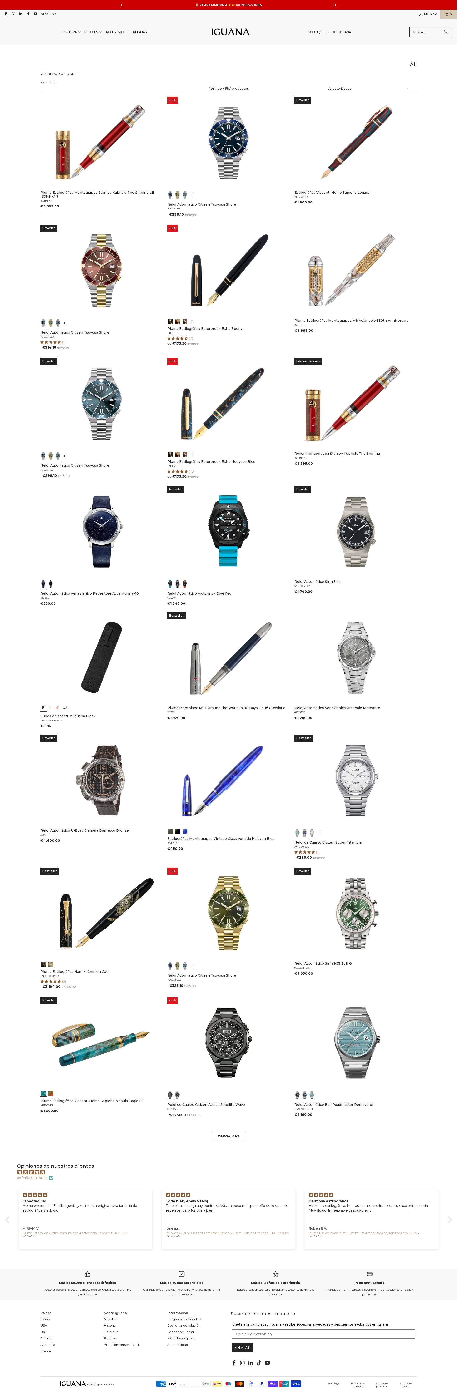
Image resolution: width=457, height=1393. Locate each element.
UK (42, 1332)
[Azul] (170, 195)
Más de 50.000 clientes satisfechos (87, 1282)
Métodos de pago (181, 1338)
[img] (231, 1172)
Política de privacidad (382, 1385)
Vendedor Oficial (180, 1332)
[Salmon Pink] (58, 708)
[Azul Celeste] (312, 1095)
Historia (110, 1325)
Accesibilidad (177, 1345)
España (46, 1319)
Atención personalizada (122, 1345)
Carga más (228, 1136)
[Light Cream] (51, 708)
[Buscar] (446, 32)
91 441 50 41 (49, 14)
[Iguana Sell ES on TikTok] (28, 14)
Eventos (110, 1338)
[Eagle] (43, 1093)
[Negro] (51, 584)
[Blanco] (312, 833)
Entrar (430, 14)
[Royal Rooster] (43, 964)
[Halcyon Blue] (185, 831)
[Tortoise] (178, 321)
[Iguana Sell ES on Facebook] (6, 14)
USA (43, 1325)
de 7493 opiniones (32, 1178)
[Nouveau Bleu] (185, 321)
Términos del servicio (357, 1385)
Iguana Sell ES (105, 1384)
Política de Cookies (406, 1385)
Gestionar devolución (183, 1325)
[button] (70, 32)
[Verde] (178, 195)
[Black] (43, 708)
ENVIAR (242, 1347)
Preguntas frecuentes (184, 1319)
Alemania (47, 1345)
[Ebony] (170, 321)
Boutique (111, 1332)
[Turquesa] (297, 833)
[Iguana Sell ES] (231, 32)
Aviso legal (334, 1383)
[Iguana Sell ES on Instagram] (13, 14)
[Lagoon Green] (170, 831)
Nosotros (111, 1319)
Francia (46, 1351)
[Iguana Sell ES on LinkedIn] (21, 14)
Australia (46, 1338)
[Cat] (51, 964)
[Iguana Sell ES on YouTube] (35, 14)
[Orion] (51, 1093)
